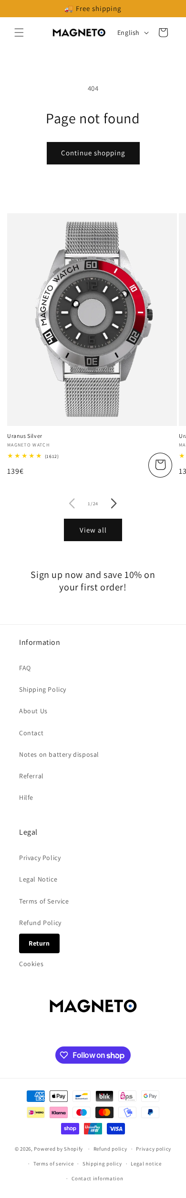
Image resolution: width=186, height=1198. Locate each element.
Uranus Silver (24, 435)
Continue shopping (93, 152)
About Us (33, 711)
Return (39, 943)
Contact (31, 733)
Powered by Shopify (58, 1148)
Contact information (97, 1178)
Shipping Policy (42, 689)
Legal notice (146, 1163)
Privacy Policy (40, 857)
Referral (31, 776)
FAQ (25, 668)
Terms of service (53, 1163)
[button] (19, 32)
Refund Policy (40, 922)
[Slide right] (113, 503)
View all (93, 529)
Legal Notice (38, 879)
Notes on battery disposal (59, 754)
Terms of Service (44, 901)
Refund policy (110, 1148)
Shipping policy (102, 1163)
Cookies (31, 963)
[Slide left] (72, 503)
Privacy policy (153, 1148)
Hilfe (26, 797)
